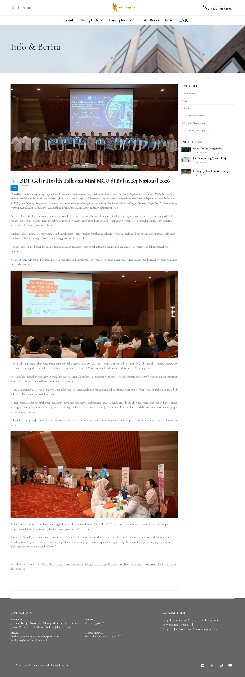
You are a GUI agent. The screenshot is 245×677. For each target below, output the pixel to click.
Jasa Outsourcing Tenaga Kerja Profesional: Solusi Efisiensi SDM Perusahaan (211, 158)
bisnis (187, 108)
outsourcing (189, 93)
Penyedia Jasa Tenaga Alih (178, 624)
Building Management (194, 115)
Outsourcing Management (196, 130)
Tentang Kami (118, 20)
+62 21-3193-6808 (221, 9)
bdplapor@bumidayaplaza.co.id (29, 640)
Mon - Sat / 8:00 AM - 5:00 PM (103, 636)
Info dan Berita (148, 20)
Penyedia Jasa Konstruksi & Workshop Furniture (191, 629)
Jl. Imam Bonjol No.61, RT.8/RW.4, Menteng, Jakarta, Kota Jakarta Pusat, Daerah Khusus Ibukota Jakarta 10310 (45, 625)
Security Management (194, 122)
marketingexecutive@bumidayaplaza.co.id (35, 636)
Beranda (68, 20)
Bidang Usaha (89, 20)
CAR (183, 20)
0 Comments (26, 185)
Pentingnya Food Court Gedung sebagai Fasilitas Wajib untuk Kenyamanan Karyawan (211, 171)
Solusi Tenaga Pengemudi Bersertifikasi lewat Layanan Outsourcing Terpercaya (208, 148)
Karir (168, 20)
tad (185, 100)
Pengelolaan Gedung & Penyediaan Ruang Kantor (191, 620)
